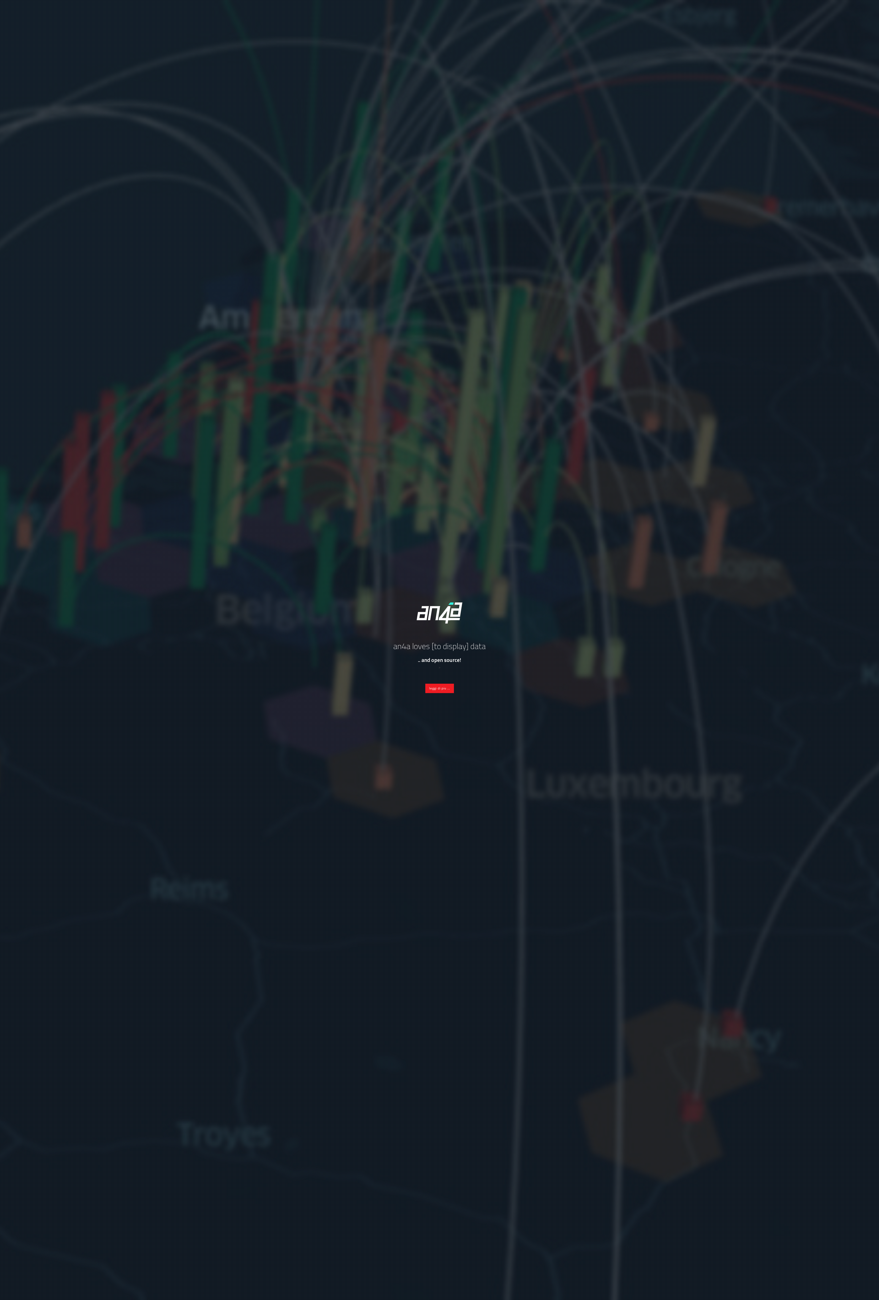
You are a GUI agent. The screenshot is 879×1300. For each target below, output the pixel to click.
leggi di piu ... (439, 688)
